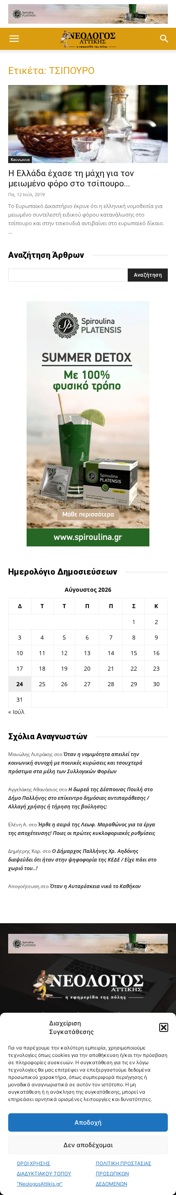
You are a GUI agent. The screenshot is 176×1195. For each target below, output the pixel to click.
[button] (164, 1027)
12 (64, 653)
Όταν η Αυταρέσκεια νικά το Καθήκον (95, 886)
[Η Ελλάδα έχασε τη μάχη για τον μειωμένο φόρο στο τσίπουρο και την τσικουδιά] (88, 124)
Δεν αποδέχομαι (88, 1145)
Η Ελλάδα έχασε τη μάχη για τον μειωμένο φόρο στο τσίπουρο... (71, 178)
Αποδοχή (88, 1122)
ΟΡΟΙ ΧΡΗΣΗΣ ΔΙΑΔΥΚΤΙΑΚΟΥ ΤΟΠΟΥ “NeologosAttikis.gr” (44, 1173)
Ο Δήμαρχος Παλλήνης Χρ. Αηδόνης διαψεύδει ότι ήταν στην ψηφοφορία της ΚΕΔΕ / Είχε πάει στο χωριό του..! (82, 859)
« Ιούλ (16, 712)
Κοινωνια (20, 159)
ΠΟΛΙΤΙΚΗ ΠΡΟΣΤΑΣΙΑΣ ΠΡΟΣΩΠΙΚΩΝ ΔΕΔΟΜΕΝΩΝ (123, 1173)
